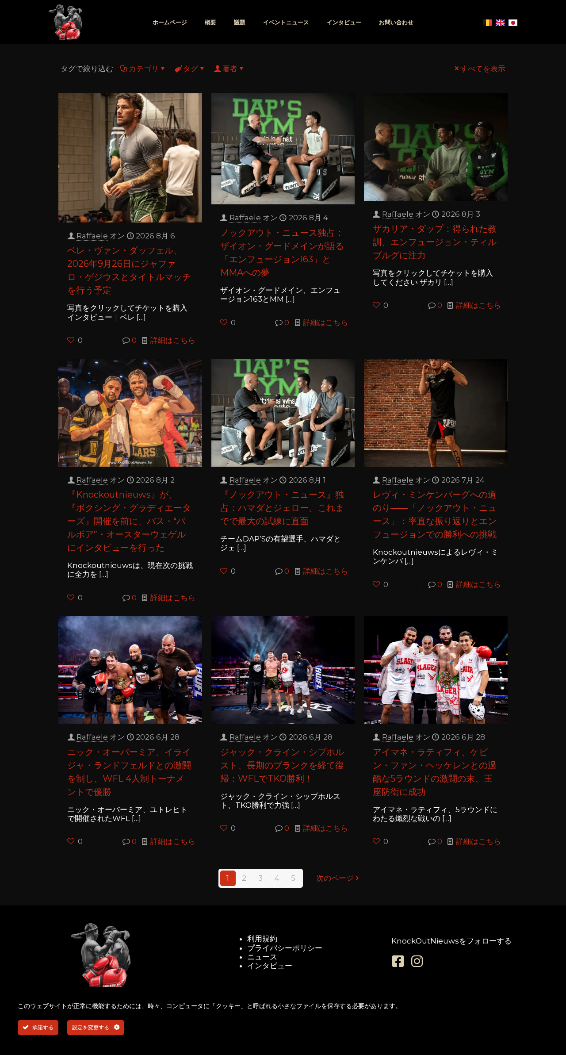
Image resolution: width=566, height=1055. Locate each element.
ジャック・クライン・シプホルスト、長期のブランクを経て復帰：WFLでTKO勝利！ (282, 765)
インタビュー (344, 22)
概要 (210, 22)
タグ (190, 68)
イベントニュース (286, 22)
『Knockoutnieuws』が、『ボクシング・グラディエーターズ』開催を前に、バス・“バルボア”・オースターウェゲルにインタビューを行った (129, 521)
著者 (229, 68)
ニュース (262, 956)
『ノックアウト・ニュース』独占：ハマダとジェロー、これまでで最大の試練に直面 (282, 507)
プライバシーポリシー (284, 948)
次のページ (335, 878)
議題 (239, 22)
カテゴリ (144, 68)
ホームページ (170, 22)
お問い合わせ (396, 22)
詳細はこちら (172, 340)
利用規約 (262, 938)
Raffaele (92, 235)
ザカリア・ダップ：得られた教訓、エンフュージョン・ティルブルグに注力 (435, 242)
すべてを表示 (482, 68)
